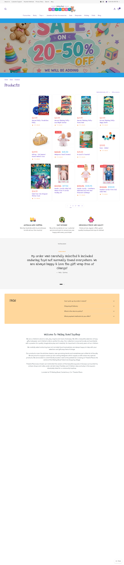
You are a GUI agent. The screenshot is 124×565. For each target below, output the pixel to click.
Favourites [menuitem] (26, 15)
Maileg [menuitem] (86, 15)
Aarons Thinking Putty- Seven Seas (84, 121)
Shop (11, 79)
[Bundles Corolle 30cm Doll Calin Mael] (108, 174)
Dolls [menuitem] (93, 15)
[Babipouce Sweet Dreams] (63, 139)
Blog (52, 1)
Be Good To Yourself (83, 154)
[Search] (6, 9)
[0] (117, 9)
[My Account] (114, 9)
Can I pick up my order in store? (75, 301)
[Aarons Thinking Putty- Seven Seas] (86, 105)
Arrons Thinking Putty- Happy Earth (107, 121)
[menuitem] (8, 2)
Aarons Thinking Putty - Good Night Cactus (62, 121)
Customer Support (17, 1)
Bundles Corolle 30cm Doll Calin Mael (108, 190)
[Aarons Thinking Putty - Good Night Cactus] (63, 105)
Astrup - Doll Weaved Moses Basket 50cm (38, 155)
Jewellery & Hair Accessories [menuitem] (56, 15)
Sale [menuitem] (70, 15)
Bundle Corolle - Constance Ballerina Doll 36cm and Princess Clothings (86, 190)
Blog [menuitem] (99, 15)
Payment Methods (29, 1)
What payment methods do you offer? (77, 316)
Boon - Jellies (104, 148)
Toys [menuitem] (40, 15)
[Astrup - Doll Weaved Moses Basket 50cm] (41, 139)
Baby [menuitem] (35, 15)
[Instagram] (103, 2)
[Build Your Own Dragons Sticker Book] (41, 176)
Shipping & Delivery (71, 306)
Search (47, 1)
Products (17, 79)
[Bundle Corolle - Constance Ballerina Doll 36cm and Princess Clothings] (86, 173)
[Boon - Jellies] (108, 136)
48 (79, 205)
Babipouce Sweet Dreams (62, 154)
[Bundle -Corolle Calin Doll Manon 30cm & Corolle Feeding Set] (63, 173)
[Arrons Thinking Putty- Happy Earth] (108, 105)
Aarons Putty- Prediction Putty (40, 121)
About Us (7, 1)
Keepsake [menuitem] (78, 15)
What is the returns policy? (73, 311)
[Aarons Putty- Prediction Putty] (41, 105)
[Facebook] (101, 2)
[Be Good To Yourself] (86, 139)
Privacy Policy (39, 1)
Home (6, 79)
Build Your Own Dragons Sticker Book (39, 195)
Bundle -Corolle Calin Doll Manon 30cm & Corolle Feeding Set (62, 190)
